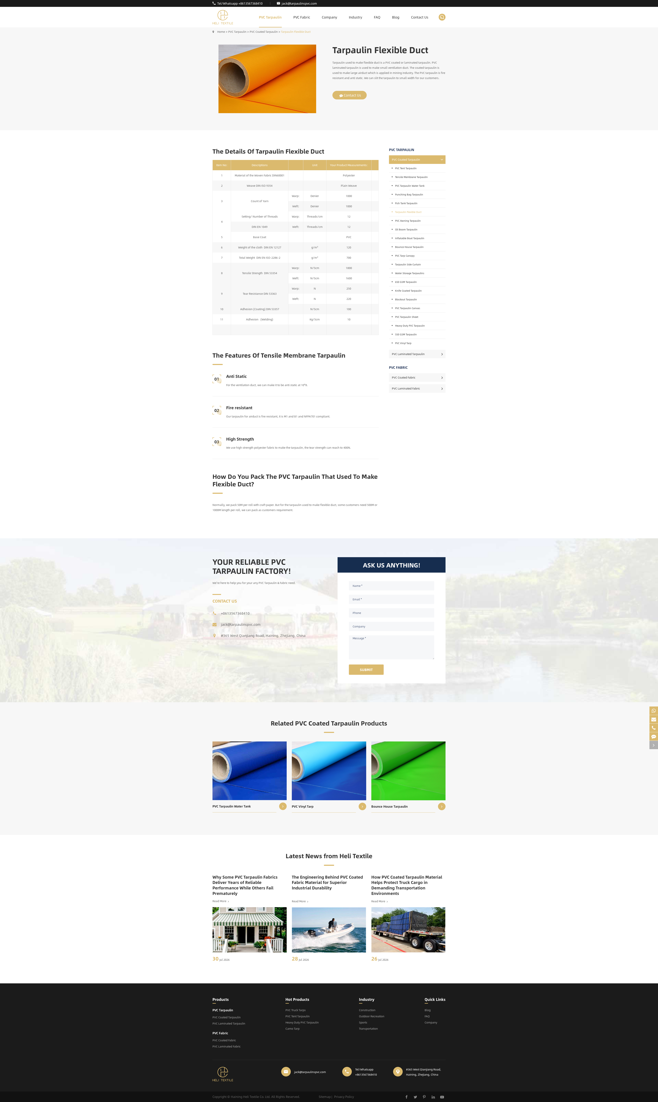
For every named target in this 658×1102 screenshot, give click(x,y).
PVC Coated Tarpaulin (264, 31)
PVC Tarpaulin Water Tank (409, 186)
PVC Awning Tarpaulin (408, 221)
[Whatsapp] (653, 710)
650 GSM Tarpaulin (406, 282)
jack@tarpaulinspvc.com (299, 3)
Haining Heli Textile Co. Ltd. (250, 1096)
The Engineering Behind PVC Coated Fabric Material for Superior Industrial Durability (327, 882)
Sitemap (325, 1096)
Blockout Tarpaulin (406, 299)
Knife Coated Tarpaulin (408, 290)
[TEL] (653, 728)
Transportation (368, 1028)
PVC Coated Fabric (403, 377)
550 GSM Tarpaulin (406, 334)
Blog (395, 17)
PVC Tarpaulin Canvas (407, 308)
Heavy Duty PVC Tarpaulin (410, 325)
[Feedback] (653, 736)
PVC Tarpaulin (270, 17)
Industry (355, 17)
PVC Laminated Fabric (406, 388)
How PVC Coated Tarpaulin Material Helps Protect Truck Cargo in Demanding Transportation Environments (406, 885)
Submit (366, 669)
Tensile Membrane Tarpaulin (411, 177)
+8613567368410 (235, 613)
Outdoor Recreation (371, 1016)
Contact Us (419, 17)
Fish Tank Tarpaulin (406, 203)
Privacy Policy (344, 1096)
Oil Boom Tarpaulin (406, 229)
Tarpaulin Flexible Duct (295, 31)
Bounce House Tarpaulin (409, 247)
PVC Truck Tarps (295, 1010)
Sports (363, 1022)
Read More (219, 901)
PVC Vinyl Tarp (403, 343)
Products (220, 999)
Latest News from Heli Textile (329, 855)
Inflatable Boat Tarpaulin (409, 238)
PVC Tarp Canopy (405, 255)
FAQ (377, 17)
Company (329, 17)
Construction (367, 1010)
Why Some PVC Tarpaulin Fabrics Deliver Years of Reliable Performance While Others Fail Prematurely (245, 885)
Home (221, 31)
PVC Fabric (301, 17)
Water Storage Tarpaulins (409, 273)
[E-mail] (653, 719)
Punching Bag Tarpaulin (409, 194)
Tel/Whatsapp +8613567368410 (240, 3)
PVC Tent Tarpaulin (406, 168)
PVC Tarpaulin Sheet (406, 317)
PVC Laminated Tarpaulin (408, 354)
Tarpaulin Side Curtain (408, 264)
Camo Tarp (292, 1028)
